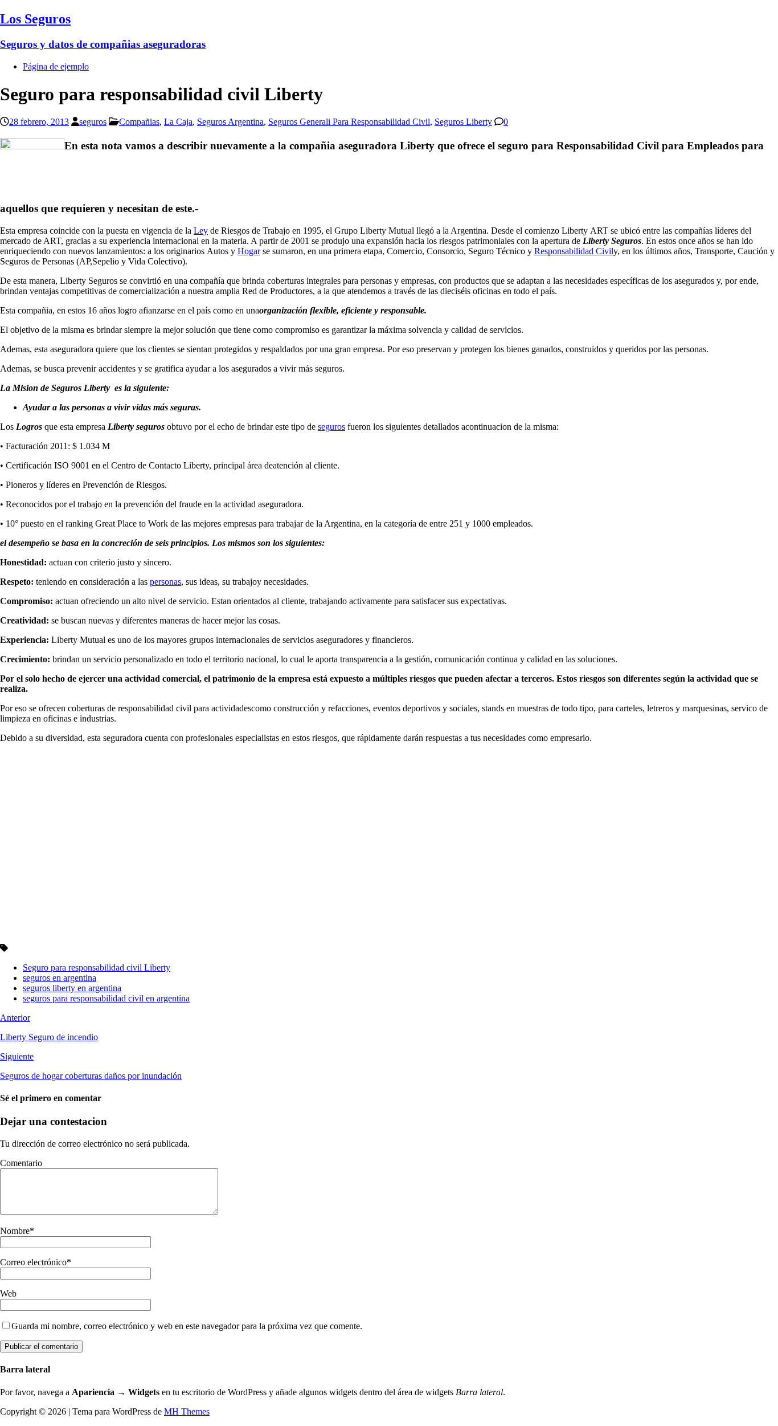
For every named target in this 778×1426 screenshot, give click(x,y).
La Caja (178, 122)
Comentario (21, 1163)
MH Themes (187, 1411)
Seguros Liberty (463, 122)
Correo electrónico (33, 1262)
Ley (201, 230)
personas (165, 581)
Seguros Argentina (230, 122)
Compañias (139, 122)
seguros (93, 122)
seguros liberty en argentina (72, 988)
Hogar (249, 251)
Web (8, 1293)
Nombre (15, 1231)
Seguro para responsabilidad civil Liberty (96, 967)
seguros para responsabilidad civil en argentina (106, 998)
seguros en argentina (59, 978)
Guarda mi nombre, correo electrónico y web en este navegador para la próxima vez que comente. (186, 1326)
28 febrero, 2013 (39, 122)
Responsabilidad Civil (573, 251)
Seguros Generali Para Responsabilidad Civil (349, 122)
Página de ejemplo (56, 66)
